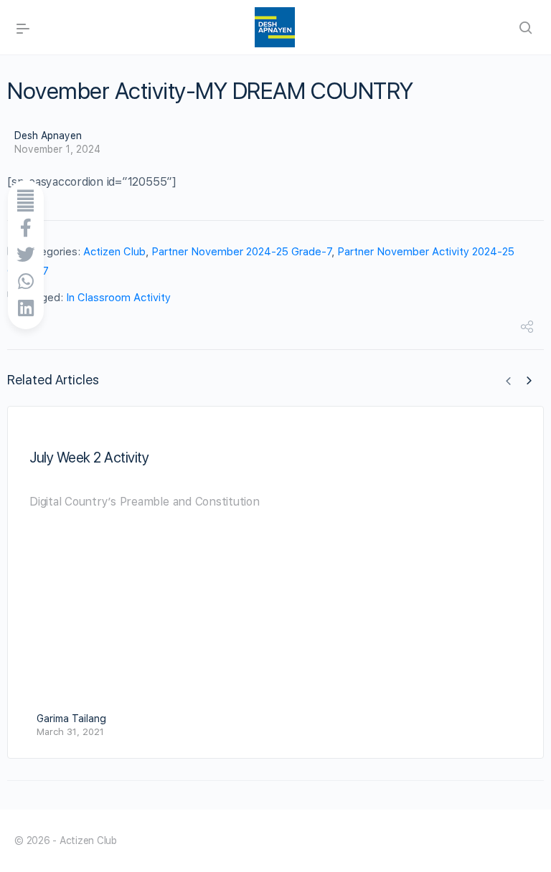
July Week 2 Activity (89, 457)
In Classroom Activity (118, 297)
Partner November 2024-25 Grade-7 (241, 251)
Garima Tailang (71, 718)
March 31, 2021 (70, 731)
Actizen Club (114, 251)
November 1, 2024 (57, 149)
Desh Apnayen (48, 135)
